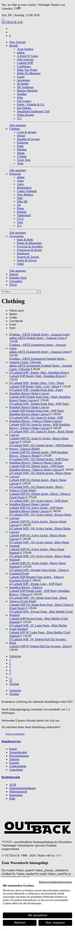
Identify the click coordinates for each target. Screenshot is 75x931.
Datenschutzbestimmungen (55, 882)
